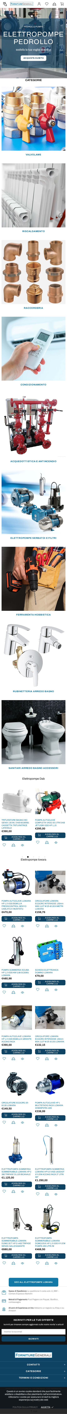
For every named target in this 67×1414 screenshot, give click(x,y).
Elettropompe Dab (33, 778)
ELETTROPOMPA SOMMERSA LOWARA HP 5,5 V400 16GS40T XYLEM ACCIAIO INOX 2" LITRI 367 (49, 1173)
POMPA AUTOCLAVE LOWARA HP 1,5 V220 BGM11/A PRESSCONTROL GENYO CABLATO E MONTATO (16, 905)
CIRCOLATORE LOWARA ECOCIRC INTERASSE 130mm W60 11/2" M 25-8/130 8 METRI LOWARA (49, 905)
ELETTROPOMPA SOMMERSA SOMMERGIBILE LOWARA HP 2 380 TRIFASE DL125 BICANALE (16, 1172)
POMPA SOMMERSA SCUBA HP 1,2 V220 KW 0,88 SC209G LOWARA (15, 972)
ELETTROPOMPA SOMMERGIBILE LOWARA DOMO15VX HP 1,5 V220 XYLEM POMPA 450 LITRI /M (50, 1242)
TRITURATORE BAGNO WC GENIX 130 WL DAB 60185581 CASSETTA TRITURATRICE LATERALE (15, 824)
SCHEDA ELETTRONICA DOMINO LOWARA (46, 971)
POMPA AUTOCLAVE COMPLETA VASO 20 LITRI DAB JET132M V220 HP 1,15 (50, 822)
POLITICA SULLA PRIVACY (25, 1407)
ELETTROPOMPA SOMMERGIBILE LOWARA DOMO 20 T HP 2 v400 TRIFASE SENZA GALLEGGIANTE (16, 1242)
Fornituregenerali (21, 4)
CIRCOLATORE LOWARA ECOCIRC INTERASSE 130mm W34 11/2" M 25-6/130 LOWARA (49, 1039)
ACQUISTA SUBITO (33, 58)
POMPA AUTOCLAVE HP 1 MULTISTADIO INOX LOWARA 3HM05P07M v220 (49, 1105)
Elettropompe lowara (33, 859)
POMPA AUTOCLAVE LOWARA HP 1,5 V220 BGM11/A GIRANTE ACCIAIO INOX (16, 1039)
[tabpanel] (17, 820)
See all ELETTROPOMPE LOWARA (33, 1282)
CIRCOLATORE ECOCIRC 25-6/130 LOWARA (15, 1104)
